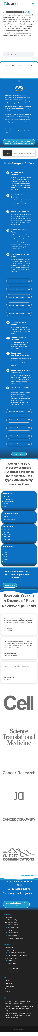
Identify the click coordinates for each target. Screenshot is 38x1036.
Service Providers (13, 975)
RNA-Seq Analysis (13, 929)
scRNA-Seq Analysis (14, 932)
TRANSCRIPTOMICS (11, 927)
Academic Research (11, 962)
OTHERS (7, 970)
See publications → (28, 880)
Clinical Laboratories (14, 972)
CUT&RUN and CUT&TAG (15, 942)
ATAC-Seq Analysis (13, 939)
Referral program (10, 990)
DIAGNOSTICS (9, 955)
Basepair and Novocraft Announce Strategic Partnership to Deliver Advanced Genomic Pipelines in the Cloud (18, 1020)
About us (7, 993)
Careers (7, 996)
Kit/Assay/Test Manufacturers (17, 957)
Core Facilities (12, 967)
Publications (8, 987)
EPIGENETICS (9, 934)
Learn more (19, 458)
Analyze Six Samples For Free (16, 908)
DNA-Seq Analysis (13, 924)
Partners (7, 985)
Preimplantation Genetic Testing (17, 959)
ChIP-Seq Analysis (13, 937)
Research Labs (12, 964)
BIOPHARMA (9, 952)
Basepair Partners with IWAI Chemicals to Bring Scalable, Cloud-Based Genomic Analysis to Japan (19, 1013)
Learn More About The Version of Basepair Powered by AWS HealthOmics (19, 146)
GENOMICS (8, 922)
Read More (10, 589)
